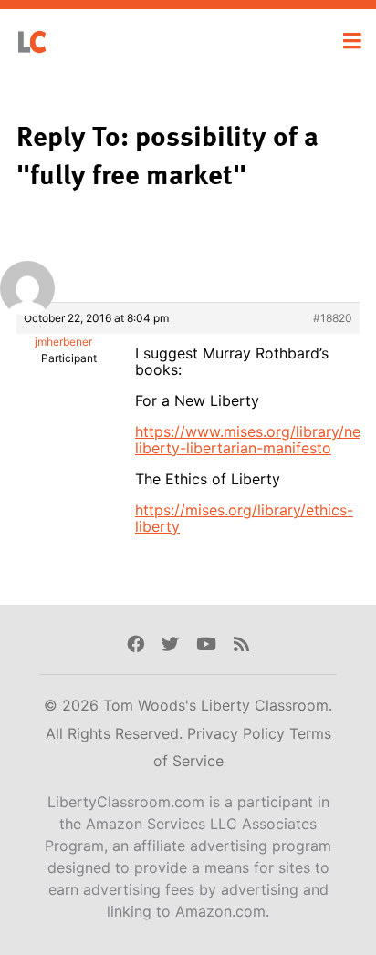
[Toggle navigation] (352, 41)
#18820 (332, 318)
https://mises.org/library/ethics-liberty (244, 518)
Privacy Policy (238, 733)
